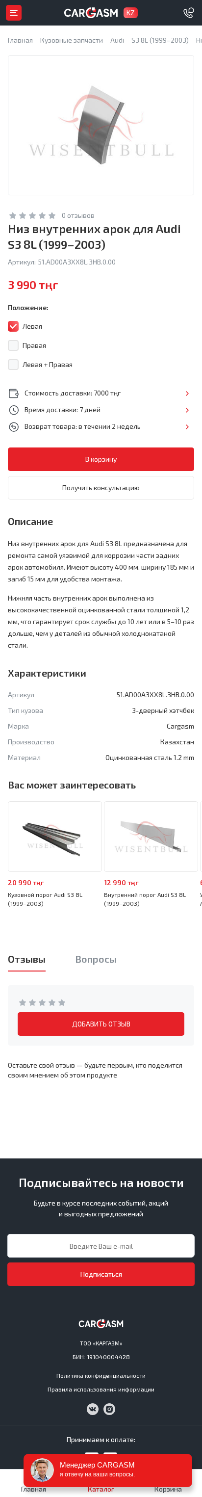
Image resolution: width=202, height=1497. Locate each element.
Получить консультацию (101, 487)
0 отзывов (78, 215)
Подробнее (187, 393)
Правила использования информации (101, 1389)
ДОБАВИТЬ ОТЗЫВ (101, 1024)
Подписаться (101, 1274)
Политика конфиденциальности (101, 1375)
